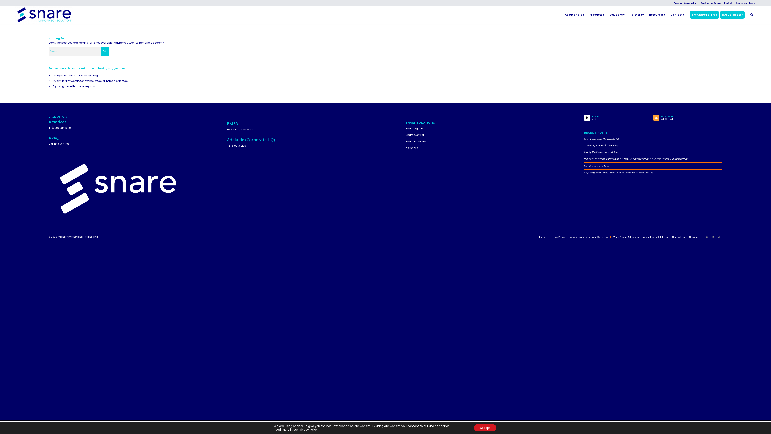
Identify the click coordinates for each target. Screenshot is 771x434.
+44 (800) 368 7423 (240, 129)
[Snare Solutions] (44, 15)
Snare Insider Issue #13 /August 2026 (601, 138)
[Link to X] (713, 237)
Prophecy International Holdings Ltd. (78, 236)
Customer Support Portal (716, 3)
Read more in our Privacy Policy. (296, 430)
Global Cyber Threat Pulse (596, 165)
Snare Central (415, 135)
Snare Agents (414, 128)
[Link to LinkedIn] (707, 237)
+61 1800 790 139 (59, 144)
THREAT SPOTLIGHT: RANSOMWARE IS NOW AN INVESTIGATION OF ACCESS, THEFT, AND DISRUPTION (636, 159)
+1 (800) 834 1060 (60, 128)
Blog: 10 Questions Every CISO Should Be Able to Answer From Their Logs (619, 172)
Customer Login (746, 3)
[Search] (752, 15)
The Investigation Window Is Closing (601, 145)
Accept (485, 428)
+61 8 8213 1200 (236, 146)
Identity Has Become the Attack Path (601, 152)
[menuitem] (685, 3)
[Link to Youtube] (719, 237)
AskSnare (412, 148)
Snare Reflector (416, 141)
